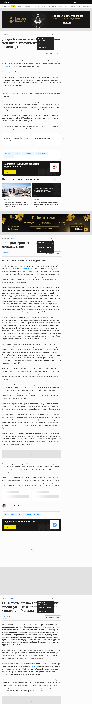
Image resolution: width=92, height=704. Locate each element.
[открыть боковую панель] (81, 2)
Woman (54, 6)
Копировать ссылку (54, 53)
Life (49, 6)
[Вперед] (63, 138)
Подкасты (37, 6)
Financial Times (16, 277)
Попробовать (42, 47)
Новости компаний (8, 540)
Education (72, 6)
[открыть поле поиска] (85, 2)
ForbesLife (6, 199)
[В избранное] (28, 135)
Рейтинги (20, 6)
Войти (75, 2)
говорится (31, 652)
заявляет (26, 269)
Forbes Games (8, 6)
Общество (36, 199)
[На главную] (5, 2)
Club (78, 6)
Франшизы (28, 6)
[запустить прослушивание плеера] (52, 34)
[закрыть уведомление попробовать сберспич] (52, 39)
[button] (89, 2)
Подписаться (10, 172)
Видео (44, 6)
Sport (60, 6)
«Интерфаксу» (7, 66)
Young (65, 6)
